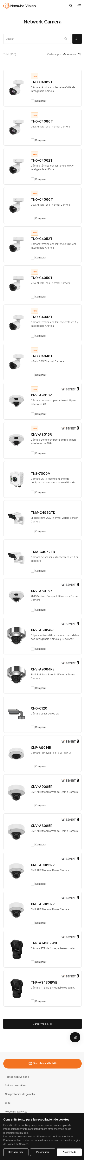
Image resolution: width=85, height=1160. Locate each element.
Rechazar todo (15, 1152)
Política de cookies (15, 1085)
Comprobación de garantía (20, 1094)
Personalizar (42, 1152)
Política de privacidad (17, 1076)
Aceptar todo (69, 1152)
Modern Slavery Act (16, 1111)
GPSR (8, 1102)
